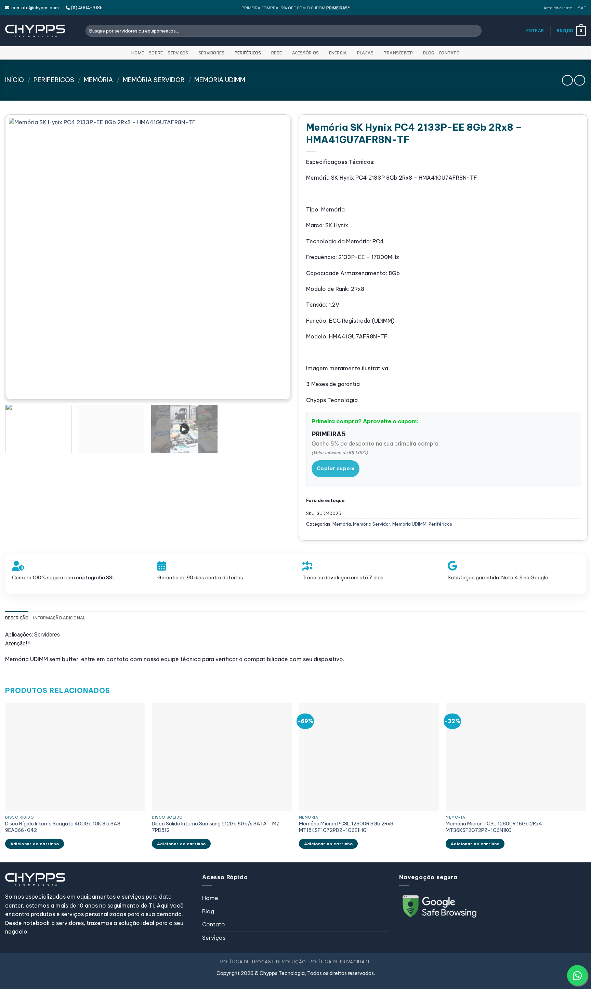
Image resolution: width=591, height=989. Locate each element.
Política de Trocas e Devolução (263, 961)
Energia (338, 52)
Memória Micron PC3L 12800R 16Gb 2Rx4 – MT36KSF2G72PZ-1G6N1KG (496, 827)
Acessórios (305, 52)
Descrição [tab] (16, 617)
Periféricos (248, 52)
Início (14, 80)
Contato (449, 52)
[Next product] (567, 80)
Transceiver (398, 52)
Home (137, 52)
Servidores (211, 52)
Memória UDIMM (219, 80)
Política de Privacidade (340, 961)
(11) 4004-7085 (86, 7)
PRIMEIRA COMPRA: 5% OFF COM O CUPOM (295, 7)
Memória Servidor (154, 80)
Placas (365, 52)
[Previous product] (579, 80)
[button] (535, 31)
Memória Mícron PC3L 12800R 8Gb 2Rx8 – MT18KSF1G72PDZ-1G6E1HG (348, 827)
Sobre (156, 52)
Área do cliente (557, 7)
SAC (582, 7)
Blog (428, 52)
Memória (98, 80)
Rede (276, 52)
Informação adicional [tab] (59, 617)
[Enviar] (475, 31)
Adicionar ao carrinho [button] (34, 843)
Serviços (178, 52)
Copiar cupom (335, 468)
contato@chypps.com (34, 7)
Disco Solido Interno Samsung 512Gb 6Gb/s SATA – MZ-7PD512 (217, 827)
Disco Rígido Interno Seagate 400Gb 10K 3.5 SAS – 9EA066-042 (65, 827)
